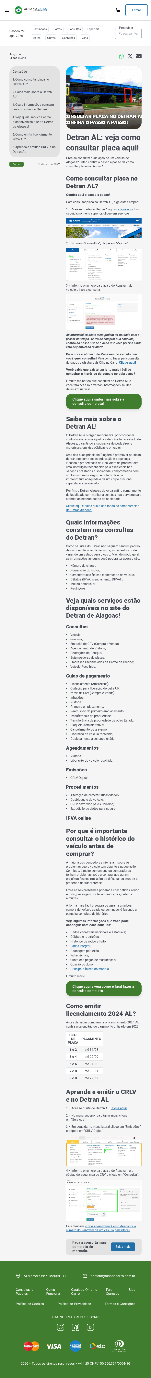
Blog (132, 1290)
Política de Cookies (30, 1304)
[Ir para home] (31, 10)
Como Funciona (53, 1291)
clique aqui (125, 209)
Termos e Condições (120, 1304)
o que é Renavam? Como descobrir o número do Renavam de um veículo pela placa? (101, 1228)
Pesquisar (126, 27)
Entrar (136, 10)
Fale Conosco (112, 1291)
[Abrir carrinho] (7, 10)
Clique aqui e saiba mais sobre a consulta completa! (98, 401)
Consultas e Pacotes (24, 1291)
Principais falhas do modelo (89, 969)
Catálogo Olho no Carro (84, 1291)
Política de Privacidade (74, 1304)
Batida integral (80, 946)
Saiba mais (123, 1247)
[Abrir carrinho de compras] (118, 10)
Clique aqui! (119, 1108)
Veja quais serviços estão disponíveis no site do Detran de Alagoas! (33, 121)
